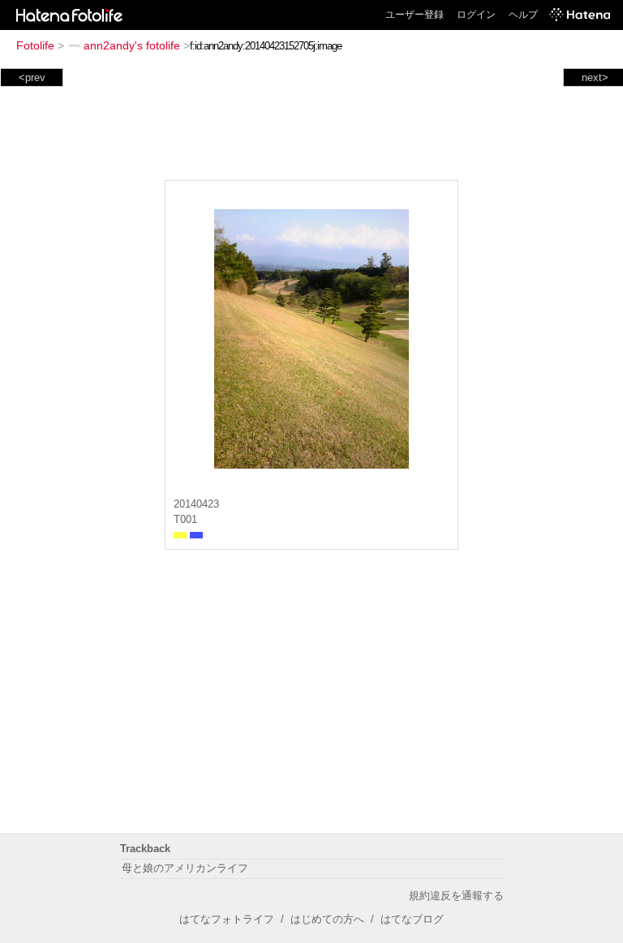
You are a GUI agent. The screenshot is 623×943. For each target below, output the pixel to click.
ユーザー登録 (414, 14)
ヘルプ (523, 14)
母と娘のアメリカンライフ (185, 868)
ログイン (476, 14)
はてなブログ (412, 919)
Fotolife (35, 45)
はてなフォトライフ (226, 919)
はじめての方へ (327, 919)
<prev (32, 77)
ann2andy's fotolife (132, 45)
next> (595, 77)
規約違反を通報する (456, 895)
